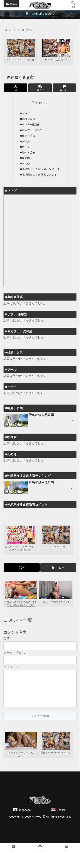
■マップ (25, 113)
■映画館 (25, 158)
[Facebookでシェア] (31, 653)
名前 (6, 638)
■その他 (25, 163)
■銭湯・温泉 (27, 135)
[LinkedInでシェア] (49, 663)
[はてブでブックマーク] (49, 653)
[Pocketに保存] (67, 653)
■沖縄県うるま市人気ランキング (40, 169)
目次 (35, 102)
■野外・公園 (27, 152)
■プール (25, 141)
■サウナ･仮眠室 (29, 124)
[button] (40, 87)
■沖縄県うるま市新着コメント (38, 174)
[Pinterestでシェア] (31, 663)
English (61, 809)
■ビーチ (25, 146)
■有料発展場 (27, 118)
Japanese (25, 809)
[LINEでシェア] (13, 663)
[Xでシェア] (13, 653)
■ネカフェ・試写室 (31, 130)
